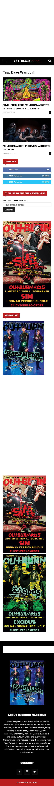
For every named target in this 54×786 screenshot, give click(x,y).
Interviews (7, 141)
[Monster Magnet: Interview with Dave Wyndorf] (27, 130)
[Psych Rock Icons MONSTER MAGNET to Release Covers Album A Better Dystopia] (27, 89)
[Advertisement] (27, 28)
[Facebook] (19, 772)
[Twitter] (35, 772)
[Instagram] (27, 772)
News (6, 100)
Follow (45, 176)
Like (47, 170)
